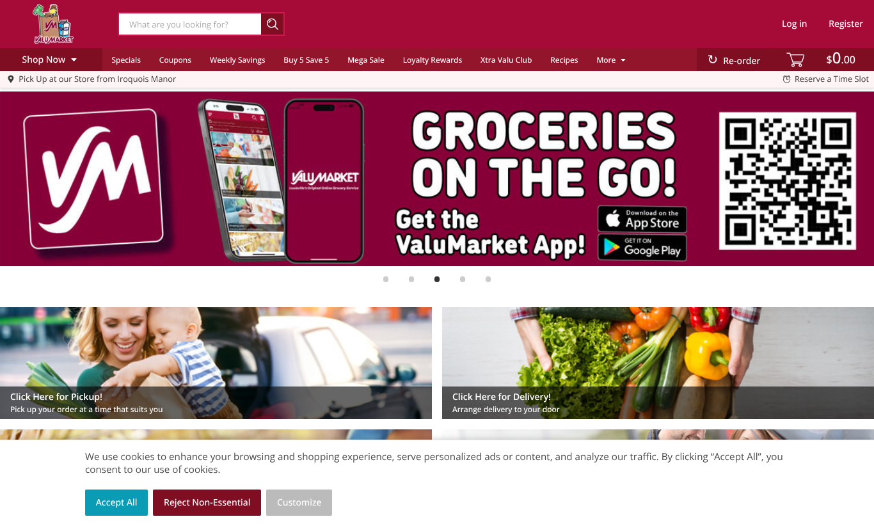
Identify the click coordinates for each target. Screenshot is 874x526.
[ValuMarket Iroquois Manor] (53, 24)
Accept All (117, 503)
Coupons (175, 59)
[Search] (273, 24)
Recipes (564, 59)
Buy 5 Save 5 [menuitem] (306, 59)
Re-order (741, 61)
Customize (299, 503)
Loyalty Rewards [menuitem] (433, 59)
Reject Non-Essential (207, 503)
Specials (126, 59)
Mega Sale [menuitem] (366, 59)
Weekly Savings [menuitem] (238, 59)
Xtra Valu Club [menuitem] (506, 59)
